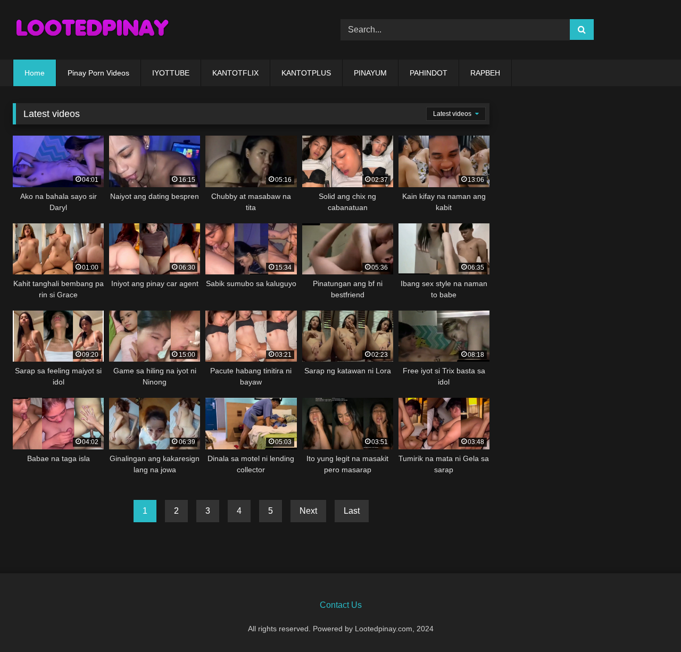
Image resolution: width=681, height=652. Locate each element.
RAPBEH (485, 73)
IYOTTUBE (170, 73)
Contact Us (341, 604)
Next (308, 510)
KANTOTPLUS (306, 73)
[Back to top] (648, 620)
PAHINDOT (428, 73)
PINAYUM (370, 73)
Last (352, 510)
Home (34, 73)
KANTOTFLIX (235, 73)
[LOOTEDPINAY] (92, 30)
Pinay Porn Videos (98, 73)
